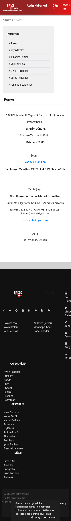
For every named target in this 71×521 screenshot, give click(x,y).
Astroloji (8, 477)
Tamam (51, 517)
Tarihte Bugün (11, 432)
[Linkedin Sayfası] (30, 310)
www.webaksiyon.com (35, 220)
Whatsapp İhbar (42, 327)
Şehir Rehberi (11, 444)
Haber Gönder (41, 331)
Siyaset (8, 387)
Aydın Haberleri (37, 5)
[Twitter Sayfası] (11, 310)
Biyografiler (10, 469)
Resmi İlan (9, 399)
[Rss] (37, 310)
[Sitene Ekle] (50, 310)
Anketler (8, 465)
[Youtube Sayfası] (24, 310)
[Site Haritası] (43, 310)
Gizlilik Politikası (19, 70)
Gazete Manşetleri (14, 448)
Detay (36, 517)
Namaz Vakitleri (12, 420)
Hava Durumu (11, 412)
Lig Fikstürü (10, 428)
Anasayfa (8, 19)
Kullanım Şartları (19, 57)
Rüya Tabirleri (11, 473)
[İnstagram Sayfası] (18, 310)
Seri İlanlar (9, 440)
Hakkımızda (10, 323)
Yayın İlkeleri (17, 50)
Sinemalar (9, 436)
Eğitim (7, 391)
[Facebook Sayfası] (5, 310)
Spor (6, 383)
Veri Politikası (17, 63)
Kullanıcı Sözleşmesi (21, 84)
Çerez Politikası (19, 77)
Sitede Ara (9, 461)
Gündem (8, 375)
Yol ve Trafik (10, 416)
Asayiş (7, 379)
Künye (13, 43)
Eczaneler (9, 424)
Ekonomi (8, 395)
